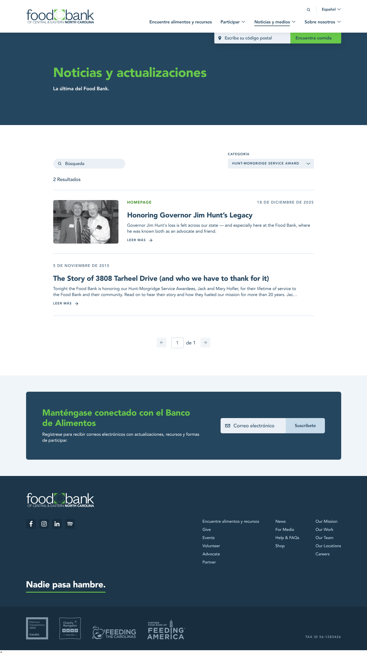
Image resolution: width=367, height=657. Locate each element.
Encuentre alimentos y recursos (230, 521)
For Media (284, 530)
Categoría (239, 154)
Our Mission (326, 521)
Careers (322, 554)
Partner (209, 562)
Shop (280, 546)
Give (206, 530)
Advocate (211, 554)
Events (208, 538)
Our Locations (328, 546)
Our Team (324, 538)
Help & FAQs (287, 538)
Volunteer (211, 546)
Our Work (324, 530)
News (280, 521)
